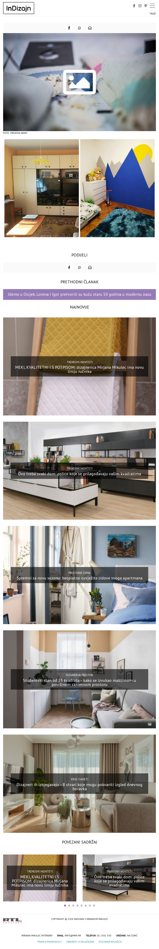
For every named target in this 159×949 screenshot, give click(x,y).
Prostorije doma (79, 572)
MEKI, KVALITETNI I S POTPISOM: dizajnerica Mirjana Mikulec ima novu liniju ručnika (79, 369)
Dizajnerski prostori (79, 675)
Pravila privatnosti (49, 941)
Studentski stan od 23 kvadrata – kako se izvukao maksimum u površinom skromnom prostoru (79, 682)
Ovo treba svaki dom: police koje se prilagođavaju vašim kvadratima (79, 473)
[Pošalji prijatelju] (90, 28)
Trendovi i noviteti (80, 362)
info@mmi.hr (73, 935)
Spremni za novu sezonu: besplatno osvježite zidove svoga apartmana (79, 578)
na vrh (152, 919)
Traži (152, 13)
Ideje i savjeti (79, 779)
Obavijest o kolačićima (80, 941)
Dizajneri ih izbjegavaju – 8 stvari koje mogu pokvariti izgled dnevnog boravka (79, 786)
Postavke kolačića (110, 941)
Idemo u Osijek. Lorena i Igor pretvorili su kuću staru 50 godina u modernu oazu (79, 294)
